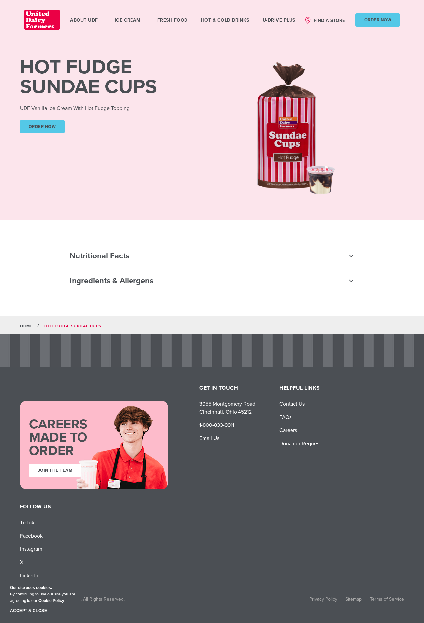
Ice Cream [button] (128, 20)
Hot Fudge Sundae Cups (88, 76)
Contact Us (292, 403)
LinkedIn (30, 575)
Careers (288, 430)
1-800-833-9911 (216, 424)
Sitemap (353, 599)
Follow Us (35, 506)
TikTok (27, 522)
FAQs (285, 417)
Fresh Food (172, 20)
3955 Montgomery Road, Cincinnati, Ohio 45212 (228, 407)
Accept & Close (28, 610)
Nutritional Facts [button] (99, 255)
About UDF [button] (84, 20)
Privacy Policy (323, 599)
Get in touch (218, 388)
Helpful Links (299, 388)
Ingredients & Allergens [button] (111, 280)
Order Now (377, 20)
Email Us (209, 438)
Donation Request (300, 443)
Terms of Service (387, 599)
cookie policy (51, 600)
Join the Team (55, 470)
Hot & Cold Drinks (225, 20)
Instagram (31, 548)
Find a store (329, 20)
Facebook (31, 535)
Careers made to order (58, 437)
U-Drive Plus (279, 20)
